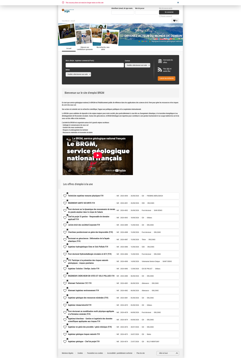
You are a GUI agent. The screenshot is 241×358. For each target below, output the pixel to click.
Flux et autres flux (167, 70)
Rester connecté (166, 16)
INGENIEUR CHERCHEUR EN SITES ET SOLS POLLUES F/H (91, 276)
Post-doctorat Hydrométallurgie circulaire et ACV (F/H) (90, 254)
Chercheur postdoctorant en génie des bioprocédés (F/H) (90, 232)
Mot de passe (139, 8)
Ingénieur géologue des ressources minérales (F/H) (88, 298)
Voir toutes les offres (168, 61)
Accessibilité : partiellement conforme (119, 353)
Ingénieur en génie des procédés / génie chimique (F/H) (90, 327)
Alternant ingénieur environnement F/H (83, 290)
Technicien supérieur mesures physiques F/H (85, 196)
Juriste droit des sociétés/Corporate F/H (84, 225)
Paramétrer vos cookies (95, 353)
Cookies (80, 353)
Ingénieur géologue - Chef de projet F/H (84, 341)
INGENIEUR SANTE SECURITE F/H (81, 203)
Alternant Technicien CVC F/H (80, 283)
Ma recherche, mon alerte (103, 48)
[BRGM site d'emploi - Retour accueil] (68, 10)
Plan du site (141, 353)
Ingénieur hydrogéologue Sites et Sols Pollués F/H (88, 247)
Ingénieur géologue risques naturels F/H (84, 334)
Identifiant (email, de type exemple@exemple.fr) (122, 8)
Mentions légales (67, 353)
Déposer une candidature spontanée (85, 48)
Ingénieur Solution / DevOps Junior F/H (83, 268)
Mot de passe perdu (165, 8)
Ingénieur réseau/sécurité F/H (79, 305)
